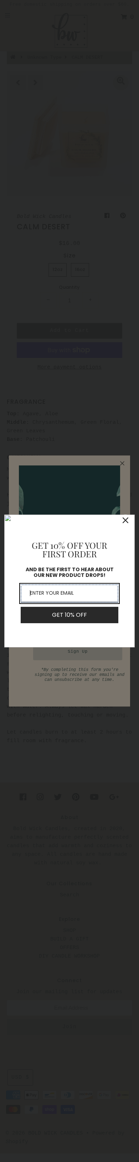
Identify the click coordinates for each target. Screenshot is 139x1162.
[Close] (125, 520)
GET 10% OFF (69, 615)
